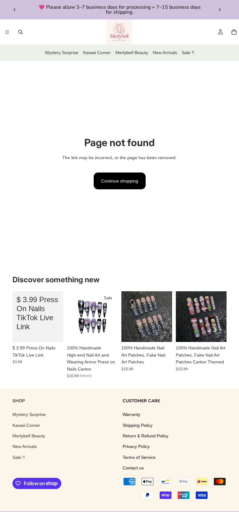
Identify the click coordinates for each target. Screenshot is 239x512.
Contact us (133, 467)
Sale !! (188, 52)
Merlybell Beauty (131, 52)
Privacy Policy (136, 446)
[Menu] (7, 32)
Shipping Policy (137, 424)
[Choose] (53, 332)
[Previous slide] (14, 9)
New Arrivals (165, 52)
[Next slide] (220, 9)
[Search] (20, 32)
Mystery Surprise (61, 52)
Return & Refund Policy (145, 435)
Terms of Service (139, 457)
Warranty (131, 414)
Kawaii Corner (97, 52)
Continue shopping (119, 180)
